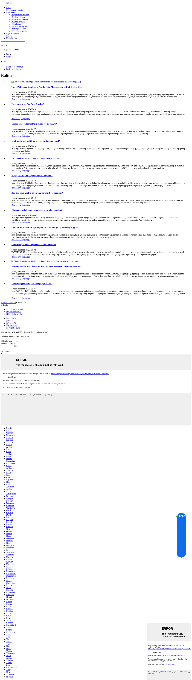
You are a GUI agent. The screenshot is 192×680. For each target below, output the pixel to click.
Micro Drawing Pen (19, 26)
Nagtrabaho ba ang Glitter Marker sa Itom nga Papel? (35, 141)
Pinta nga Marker (18, 29)
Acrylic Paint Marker (20, 15)
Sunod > (9, 302)
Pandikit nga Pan (18, 22)
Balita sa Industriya (14, 69)
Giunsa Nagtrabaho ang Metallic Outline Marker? (33, 244)
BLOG (9, 36)
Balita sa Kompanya (14, 67)
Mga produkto (12, 12)
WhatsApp (5, 351)
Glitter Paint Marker (19, 19)
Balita (8, 56)
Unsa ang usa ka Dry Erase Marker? (27, 104)
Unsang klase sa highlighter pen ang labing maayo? (34, 124)
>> (14, 302)
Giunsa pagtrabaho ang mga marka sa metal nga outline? (36, 210)
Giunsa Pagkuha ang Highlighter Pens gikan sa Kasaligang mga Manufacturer (46, 266)
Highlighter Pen (18, 24)
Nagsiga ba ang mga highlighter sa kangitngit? (32, 175)
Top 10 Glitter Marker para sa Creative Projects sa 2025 (36, 158)
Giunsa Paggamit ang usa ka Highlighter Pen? (31, 284)
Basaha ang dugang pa (20, 99)
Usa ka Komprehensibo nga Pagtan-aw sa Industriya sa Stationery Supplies (44, 227)
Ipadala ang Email (8, 343)
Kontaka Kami (12, 38)
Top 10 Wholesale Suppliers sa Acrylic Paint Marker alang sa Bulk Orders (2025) (47, 87)
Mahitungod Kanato (14, 10)
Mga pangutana (12, 33)
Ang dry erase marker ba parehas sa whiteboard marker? (37, 193)
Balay (8, 8)
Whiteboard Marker (19, 31)
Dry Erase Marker (18, 17)
